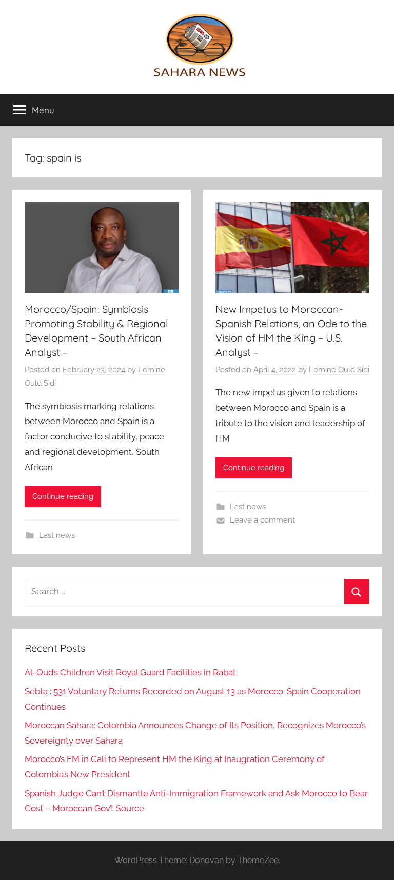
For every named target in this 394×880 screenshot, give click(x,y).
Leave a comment (262, 520)
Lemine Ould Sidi (339, 369)
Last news (57, 535)
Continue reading (62, 496)
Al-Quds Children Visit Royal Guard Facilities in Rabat (130, 672)
